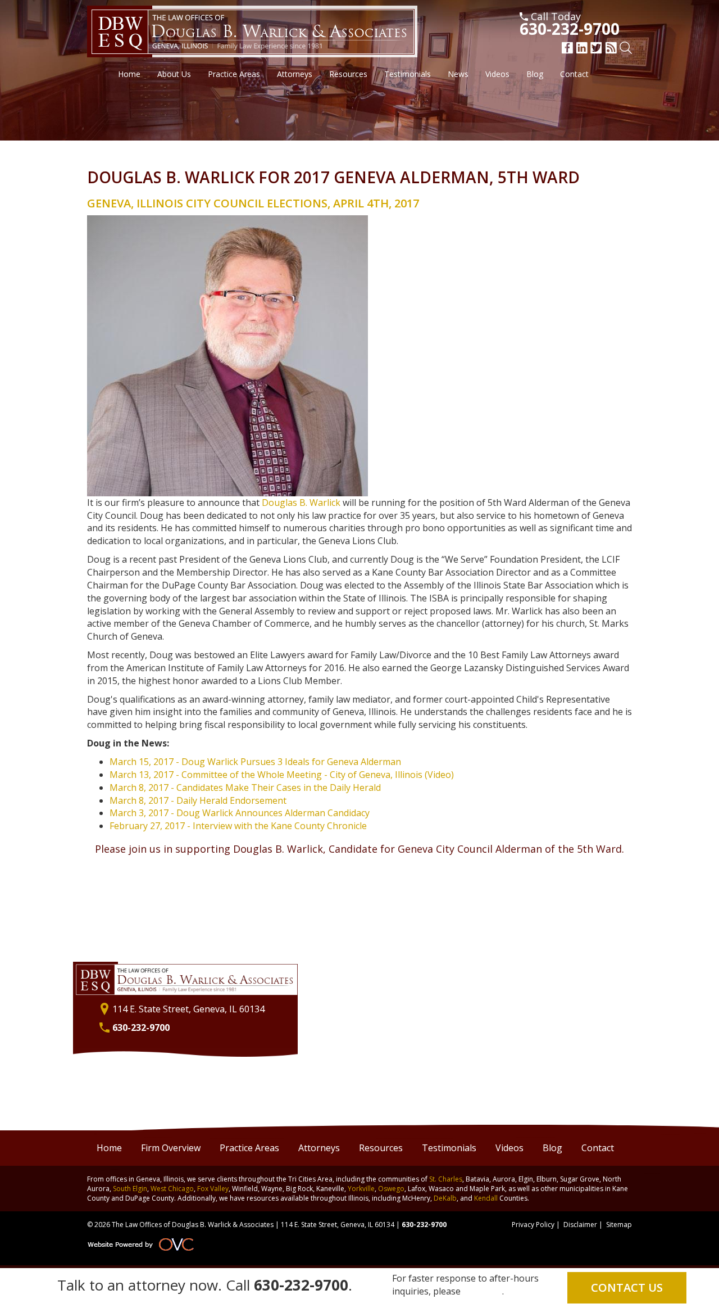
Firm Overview (171, 1148)
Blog (534, 74)
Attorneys (294, 74)
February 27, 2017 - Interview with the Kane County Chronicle (238, 826)
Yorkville (361, 1188)
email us (483, 1291)
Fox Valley (213, 1188)
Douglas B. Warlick (301, 502)
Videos (497, 74)
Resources (348, 74)
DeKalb (445, 1198)
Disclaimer (580, 1224)
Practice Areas (234, 74)
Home (129, 74)
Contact (574, 74)
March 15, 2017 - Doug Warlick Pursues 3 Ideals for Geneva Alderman (255, 761)
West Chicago (172, 1188)
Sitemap (619, 1224)
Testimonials (407, 74)
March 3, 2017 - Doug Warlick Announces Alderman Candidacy (240, 813)
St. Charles (445, 1179)
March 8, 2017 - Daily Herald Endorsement (198, 800)
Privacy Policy (533, 1224)
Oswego (391, 1188)
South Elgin (130, 1188)
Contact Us (627, 1287)
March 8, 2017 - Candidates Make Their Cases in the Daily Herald (245, 787)
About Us (174, 74)
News (458, 74)
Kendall (486, 1198)
